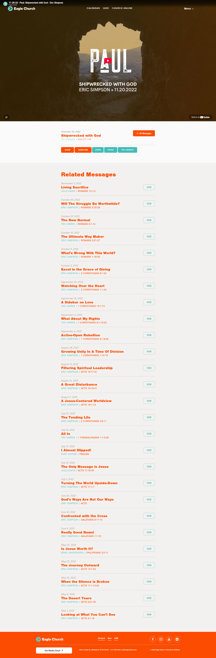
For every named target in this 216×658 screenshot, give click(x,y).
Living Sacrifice (74, 187)
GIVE (106, 8)
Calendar (93, 8)
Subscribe (83, 150)
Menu (187, 8)
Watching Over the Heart (83, 286)
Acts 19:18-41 (89, 388)
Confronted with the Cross (84, 516)
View (149, 187)
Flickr (177, 639)
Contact (101, 638)
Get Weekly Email (52, 650)
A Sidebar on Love (77, 302)
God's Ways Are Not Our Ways (87, 499)
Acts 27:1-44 (84, 139)
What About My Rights (80, 318)
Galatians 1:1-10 (91, 536)
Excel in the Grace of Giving (85, 269)
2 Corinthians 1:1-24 (93, 289)
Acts (84, 503)
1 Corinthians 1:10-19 (94, 355)
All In (65, 434)
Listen (98, 150)
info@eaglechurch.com (129, 650)
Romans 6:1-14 (86, 223)
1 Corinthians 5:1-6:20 (94, 338)
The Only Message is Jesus (85, 466)
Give (110, 638)
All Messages (145, 133)
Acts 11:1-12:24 (90, 585)
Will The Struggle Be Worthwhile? (90, 203)
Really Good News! (77, 532)
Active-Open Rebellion (80, 335)
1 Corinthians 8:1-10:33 (92, 322)
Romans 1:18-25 (90, 256)
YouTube (169, 639)
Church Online (122, 8)
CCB (116, 638)
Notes (111, 150)
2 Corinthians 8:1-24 (93, 273)
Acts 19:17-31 (89, 371)
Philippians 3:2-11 (97, 552)
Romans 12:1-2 (87, 191)
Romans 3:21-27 (90, 240)
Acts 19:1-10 (88, 404)
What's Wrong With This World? (88, 253)
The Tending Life (75, 417)
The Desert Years (76, 598)
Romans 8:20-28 (90, 207)
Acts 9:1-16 (87, 618)
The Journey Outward (80, 565)
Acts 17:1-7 (87, 486)
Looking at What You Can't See (88, 614)
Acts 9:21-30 (88, 601)
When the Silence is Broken (85, 581)
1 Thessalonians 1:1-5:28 (93, 437)
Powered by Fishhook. (172, 650)
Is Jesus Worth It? (77, 548)
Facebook (153, 639)
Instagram (161, 639)
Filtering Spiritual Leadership (87, 368)
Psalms (84, 454)
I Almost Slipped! (76, 450)
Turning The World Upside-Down (89, 483)
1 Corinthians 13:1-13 (91, 306)
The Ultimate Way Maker (82, 236)
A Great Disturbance (79, 384)
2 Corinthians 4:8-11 (93, 421)
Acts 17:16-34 (86, 470)
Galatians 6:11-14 (91, 519)
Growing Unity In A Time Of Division (92, 351)
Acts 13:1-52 (88, 569)
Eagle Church (21, 8)
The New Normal (75, 220)
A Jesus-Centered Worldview (86, 401)
